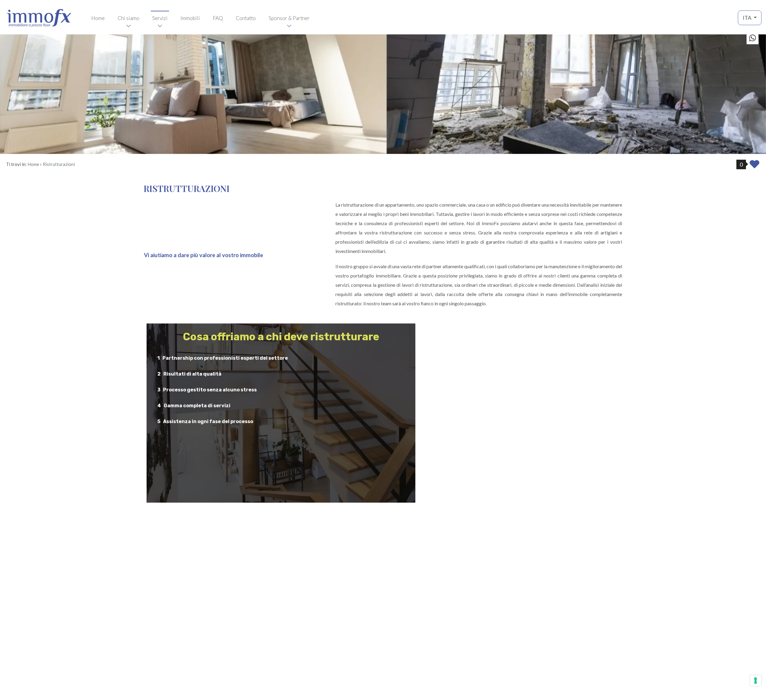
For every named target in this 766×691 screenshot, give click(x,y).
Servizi (160, 18)
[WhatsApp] (752, 38)
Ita (747, 17)
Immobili (190, 18)
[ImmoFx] (39, 17)
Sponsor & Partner (289, 18)
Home (98, 18)
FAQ (218, 18)
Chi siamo (128, 18)
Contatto (246, 18)
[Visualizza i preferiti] (754, 166)
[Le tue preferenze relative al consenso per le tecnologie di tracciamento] (755, 680)
